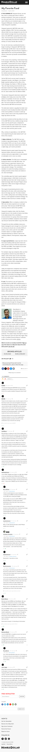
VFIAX (7, 30)
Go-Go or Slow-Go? (20, 353)
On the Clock (7, 353)
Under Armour (7, 178)
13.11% (17, 121)
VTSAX (3, 97)
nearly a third (18, 276)
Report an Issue (5, 731)
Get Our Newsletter (6, 721)
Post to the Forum (6, 729)
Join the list (11, 346)
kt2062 (3, 385)
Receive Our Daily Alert (7, 724)
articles (18, 339)
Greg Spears (6, 650)
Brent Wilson (6, 489)
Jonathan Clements (8, 534)
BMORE (3, 398)
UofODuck (4, 431)
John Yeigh (4, 667)
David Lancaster (7, 566)
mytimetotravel (5, 472)
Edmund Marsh (5, 632)
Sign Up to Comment (6, 726)
